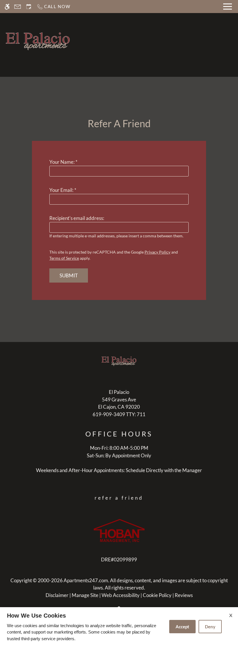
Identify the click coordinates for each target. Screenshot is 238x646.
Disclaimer (57, 595)
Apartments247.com (86, 580)
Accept (182, 626)
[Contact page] (17, 6)
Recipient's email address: (76, 218)
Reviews (184, 595)
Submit (68, 275)
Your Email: (62, 190)
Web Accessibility (121, 595)
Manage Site (85, 595)
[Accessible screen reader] (7, 6)
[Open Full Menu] (227, 6)
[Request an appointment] (29, 6)
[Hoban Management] (119, 530)
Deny (210, 626)
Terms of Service (64, 258)
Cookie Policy (157, 595)
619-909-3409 (119, 414)
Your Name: (63, 162)
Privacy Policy (157, 252)
